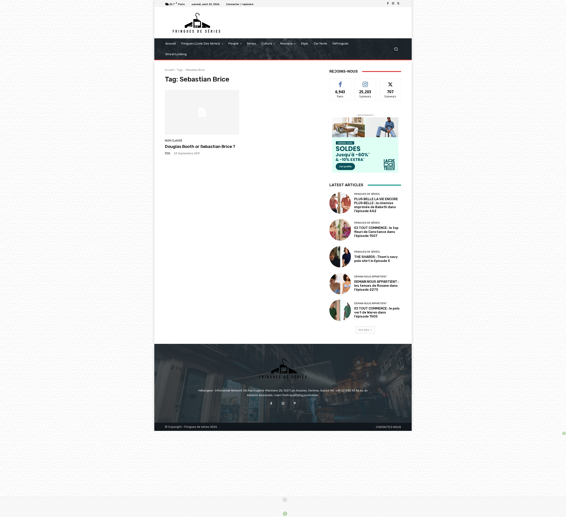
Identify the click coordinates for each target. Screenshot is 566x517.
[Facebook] (387, 3)
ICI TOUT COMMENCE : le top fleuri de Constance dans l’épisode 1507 (376, 232)
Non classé (173, 140)
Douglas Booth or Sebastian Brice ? (200, 146)
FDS (167, 153)
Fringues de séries (367, 194)
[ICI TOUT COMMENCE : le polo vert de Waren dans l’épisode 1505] (340, 310)
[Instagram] (393, 3)
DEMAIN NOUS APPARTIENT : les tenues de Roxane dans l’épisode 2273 (376, 286)
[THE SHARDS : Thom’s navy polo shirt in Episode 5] (340, 256)
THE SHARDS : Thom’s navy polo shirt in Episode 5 (376, 259)
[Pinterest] (295, 403)
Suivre (365, 82)
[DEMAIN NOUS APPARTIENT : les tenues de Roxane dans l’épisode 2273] (340, 283)
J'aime (340, 82)
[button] (396, 49)
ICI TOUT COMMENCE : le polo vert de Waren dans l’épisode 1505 (377, 312)
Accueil (169, 70)
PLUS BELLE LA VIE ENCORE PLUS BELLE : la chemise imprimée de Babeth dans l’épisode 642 (376, 205)
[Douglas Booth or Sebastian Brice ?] (202, 112)
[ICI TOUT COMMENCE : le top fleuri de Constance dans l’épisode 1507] (340, 229)
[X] (398, 3)
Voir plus (363, 330)
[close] (285, 500)
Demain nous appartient (370, 276)
